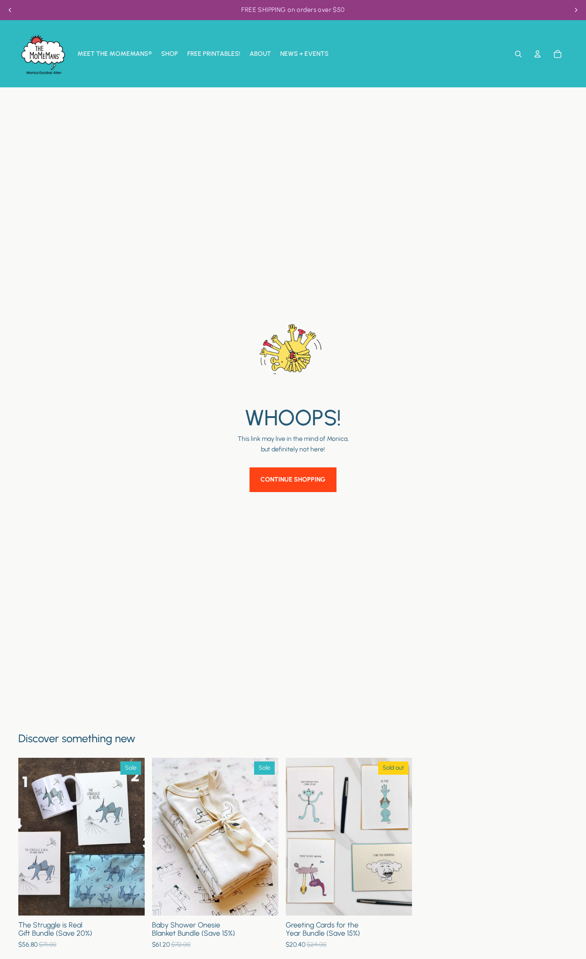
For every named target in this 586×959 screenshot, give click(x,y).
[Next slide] (576, 10)
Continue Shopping (293, 479)
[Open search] (518, 54)
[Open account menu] (537, 54)
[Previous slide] (10, 10)
